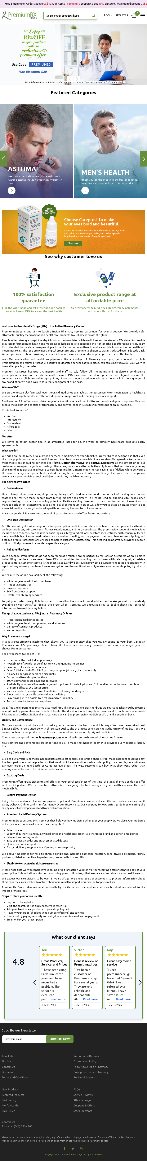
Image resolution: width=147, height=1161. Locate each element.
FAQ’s (77, 1089)
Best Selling (9, 1100)
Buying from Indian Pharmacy (91, 1072)
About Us (7, 1056)
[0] (134, 15)
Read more (57, 999)
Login (108, 15)
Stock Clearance (83, 1110)
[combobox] (70, 15)
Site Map (7, 1061)
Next (77, 79)
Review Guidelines (85, 1077)
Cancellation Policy (85, 1061)
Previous (70, 79)
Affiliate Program (84, 1100)
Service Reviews (83, 1094)
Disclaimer (8, 1072)
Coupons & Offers (84, 1105)
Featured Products (13, 1094)
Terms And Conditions (15, 1077)
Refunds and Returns (86, 1056)
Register (121, 15)
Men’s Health (10, 1105)
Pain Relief (8, 1110)
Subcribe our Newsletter (19, 1030)
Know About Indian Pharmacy (91, 1066)
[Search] (93, 16)
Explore (12, 190)
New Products (10, 1089)
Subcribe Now (60, 1039)
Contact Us (8, 1066)
